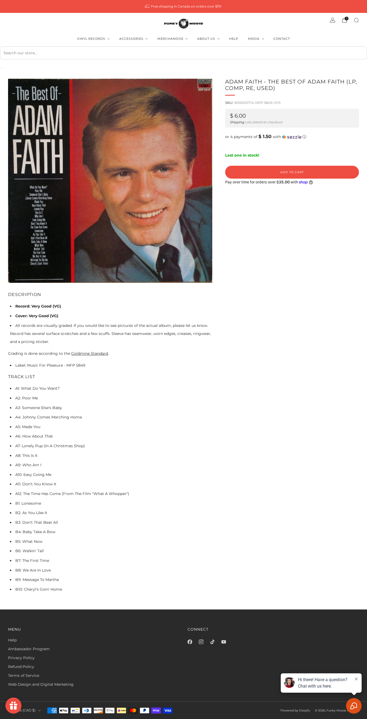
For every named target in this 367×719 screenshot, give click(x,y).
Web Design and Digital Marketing (41, 684)
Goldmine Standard (89, 353)
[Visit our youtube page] (223, 641)
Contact (282, 39)
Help (233, 39)
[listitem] (183, 6)
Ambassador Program (29, 648)
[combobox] (183, 52)
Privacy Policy (21, 657)
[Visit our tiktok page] (212, 641)
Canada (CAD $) (21, 710)
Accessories (131, 39)
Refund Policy (21, 666)
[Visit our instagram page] (201, 641)
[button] (292, 136)
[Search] (356, 20)
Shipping (237, 122)
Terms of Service (23, 675)
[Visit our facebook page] (189, 641)
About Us (206, 39)
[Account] (332, 20)
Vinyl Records (91, 39)
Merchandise (170, 39)
